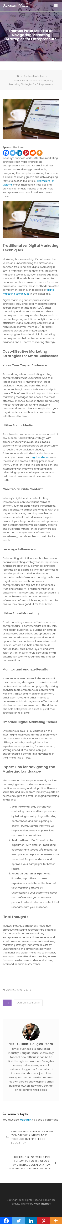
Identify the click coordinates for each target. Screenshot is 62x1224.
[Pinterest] (26, 153)
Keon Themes (42, 1203)
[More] (40, 153)
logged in (26, 1119)
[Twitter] (13, 153)
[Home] (18, 76)
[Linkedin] (19, 153)
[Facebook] (6, 153)
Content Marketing (28, 1002)
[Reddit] (33, 153)
